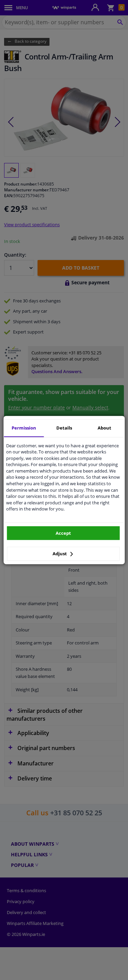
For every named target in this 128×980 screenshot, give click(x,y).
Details (64, 428)
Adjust (60, 553)
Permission (24, 428)
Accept (63, 533)
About (104, 428)
